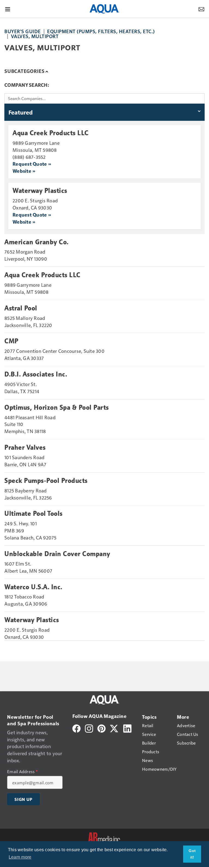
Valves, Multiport (35, 36)
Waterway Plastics (40, 191)
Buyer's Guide (22, 31)
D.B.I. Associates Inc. (35, 374)
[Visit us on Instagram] (89, 728)
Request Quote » (32, 164)
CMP (11, 341)
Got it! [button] (192, 854)
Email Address (22, 771)
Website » (24, 171)
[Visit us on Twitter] (114, 728)
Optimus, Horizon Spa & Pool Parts (56, 407)
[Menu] (7, 8)
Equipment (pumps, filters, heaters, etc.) (101, 31)
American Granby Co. (36, 242)
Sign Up (23, 799)
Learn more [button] (20, 857)
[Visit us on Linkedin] (127, 728)
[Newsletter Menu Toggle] (201, 8)
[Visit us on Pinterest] (101, 728)
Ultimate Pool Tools (33, 513)
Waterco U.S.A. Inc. (33, 587)
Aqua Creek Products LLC (51, 133)
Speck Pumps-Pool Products (46, 481)
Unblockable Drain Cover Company (57, 554)
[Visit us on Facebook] (76, 728)
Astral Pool (20, 308)
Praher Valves (25, 447)
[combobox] (104, 98)
